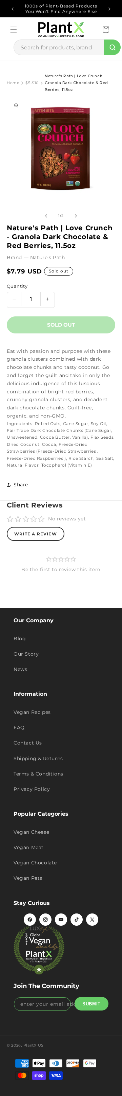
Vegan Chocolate (35, 863)
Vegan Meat (29, 847)
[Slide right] (75, 215)
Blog (20, 639)
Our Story (26, 654)
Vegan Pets (28, 878)
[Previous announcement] (12, 8)
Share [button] (21, 485)
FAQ (19, 727)
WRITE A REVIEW (35, 533)
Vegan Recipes (32, 712)
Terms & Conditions (38, 774)
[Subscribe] (91, 1004)
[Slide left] (46, 215)
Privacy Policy (32, 789)
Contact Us (28, 743)
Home (13, 82)
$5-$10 (32, 82)
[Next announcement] (109, 8)
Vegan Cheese (31, 832)
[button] (13, 29)
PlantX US (33, 1045)
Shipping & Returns (38, 758)
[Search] (112, 47)
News (20, 669)
